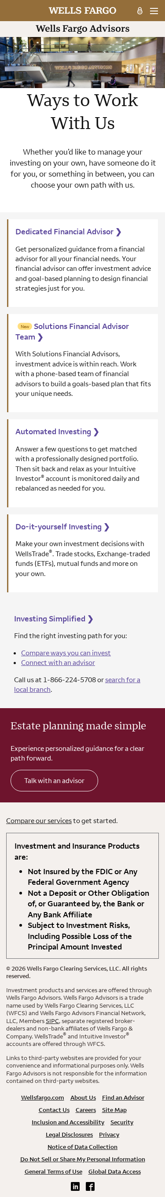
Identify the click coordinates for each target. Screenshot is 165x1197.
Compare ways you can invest (66, 652)
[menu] (154, 11)
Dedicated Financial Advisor (68, 231)
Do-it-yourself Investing (62, 526)
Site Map (114, 1110)
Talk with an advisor (54, 780)
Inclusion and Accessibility (68, 1122)
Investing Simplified (54, 618)
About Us (83, 1097)
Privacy (109, 1134)
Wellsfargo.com (42, 1097)
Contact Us (54, 1110)
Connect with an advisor (58, 662)
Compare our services (39, 820)
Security (121, 1122)
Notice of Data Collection (82, 1147)
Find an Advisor (123, 1097)
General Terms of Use (53, 1171)
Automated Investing (57, 431)
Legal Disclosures (69, 1134)
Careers (86, 1110)
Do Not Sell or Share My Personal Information (82, 1159)
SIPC (52, 1021)
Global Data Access (114, 1171)
